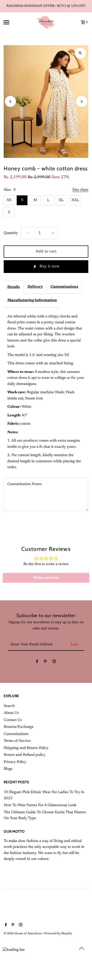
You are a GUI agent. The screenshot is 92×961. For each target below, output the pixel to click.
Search (9, 706)
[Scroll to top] (81, 948)
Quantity (11, 233)
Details (13, 287)
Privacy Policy (15, 762)
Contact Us (13, 720)
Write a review (46, 578)
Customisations (64, 287)
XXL (75, 200)
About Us (11, 713)
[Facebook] (37, 662)
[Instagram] (54, 662)
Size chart (80, 190)
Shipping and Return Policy (26, 748)
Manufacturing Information (32, 300)
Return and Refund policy (24, 755)
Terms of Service (17, 741)
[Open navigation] (18, 22)
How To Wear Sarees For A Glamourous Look (40, 805)
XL (61, 200)
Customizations (16, 734)
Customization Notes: (24, 484)
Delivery (35, 287)
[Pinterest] (45, 662)
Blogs (8, 769)
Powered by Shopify (58, 933)
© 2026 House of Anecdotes (23, 933)
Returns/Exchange (19, 727)
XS (9, 200)
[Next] (81, 101)
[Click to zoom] (80, 53)
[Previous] (10, 101)
